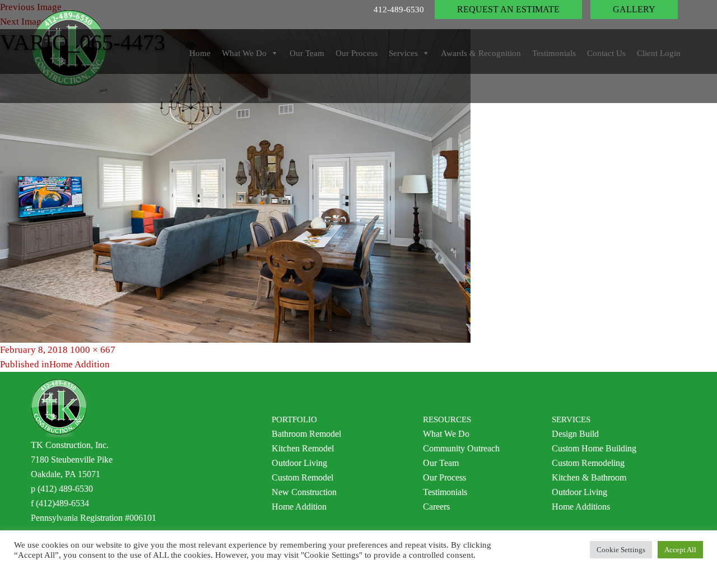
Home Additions (581, 506)
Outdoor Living (299, 463)
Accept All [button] (680, 549)
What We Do (446, 434)
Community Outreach (461, 448)
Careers (436, 506)
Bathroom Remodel (306, 434)
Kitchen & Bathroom (589, 477)
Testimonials (445, 492)
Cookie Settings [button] (621, 549)
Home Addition (299, 506)
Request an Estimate (508, 9)
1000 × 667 (92, 349)
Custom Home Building (594, 448)
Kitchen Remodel (303, 448)
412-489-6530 (399, 9)
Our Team (441, 463)
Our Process (444, 477)
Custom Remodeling (588, 463)
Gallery (634, 9)
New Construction (304, 492)
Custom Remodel (302, 477)
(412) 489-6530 (65, 488)
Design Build (575, 434)
